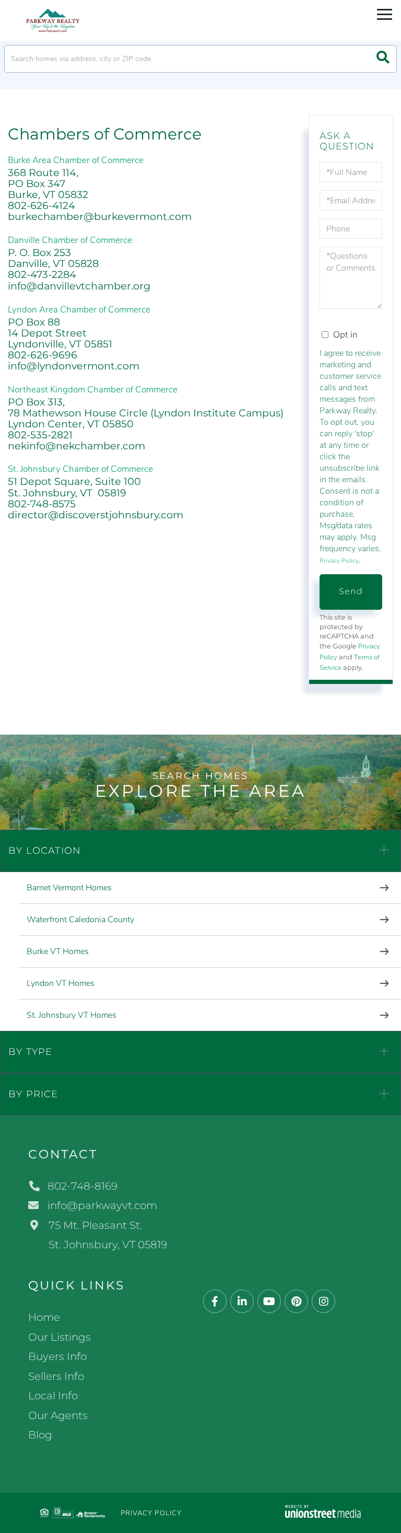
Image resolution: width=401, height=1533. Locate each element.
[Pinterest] (296, 1302)
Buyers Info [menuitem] (57, 1356)
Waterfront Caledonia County (80, 919)
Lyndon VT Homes (61, 983)
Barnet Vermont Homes (69, 887)
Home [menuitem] (44, 1317)
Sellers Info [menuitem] (56, 1376)
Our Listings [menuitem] (59, 1337)
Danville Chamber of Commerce (70, 240)
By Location (44, 850)
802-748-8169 (82, 1186)
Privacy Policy (339, 560)
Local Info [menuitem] (53, 1395)
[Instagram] (323, 1302)
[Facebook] (215, 1302)
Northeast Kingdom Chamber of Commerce (93, 390)
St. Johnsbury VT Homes (71, 1015)
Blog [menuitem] (40, 1435)
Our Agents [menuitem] (58, 1415)
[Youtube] (269, 1302)
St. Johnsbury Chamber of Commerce (80, 469)
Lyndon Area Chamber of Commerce (79, 310)
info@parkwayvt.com (102, 1205)
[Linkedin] (242, 1302)
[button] (383, 59)
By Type (30, 1052)
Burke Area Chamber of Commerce (76, 160)
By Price (33, 1094)
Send (351, 591)
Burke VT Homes (58, 951)
